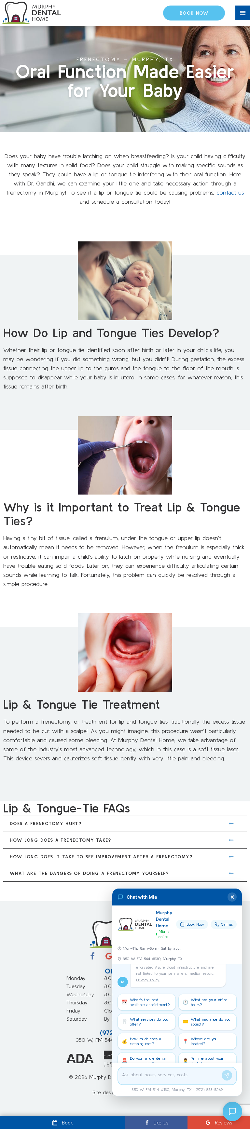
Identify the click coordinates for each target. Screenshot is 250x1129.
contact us (230, 192)
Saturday (76, 1019)
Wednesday (80, 994)
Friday (73, 1010)
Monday (76, 978)
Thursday (77, 1002)
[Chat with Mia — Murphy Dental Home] (232, 1111)
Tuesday (75, 986)
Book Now (194, 13)
